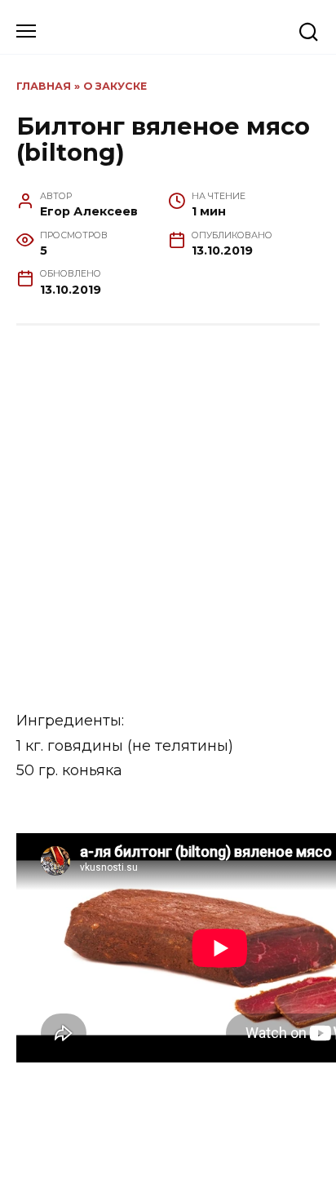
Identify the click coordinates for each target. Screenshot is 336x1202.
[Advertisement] (168, 518)
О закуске (115, 86)
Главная (43, 86)
